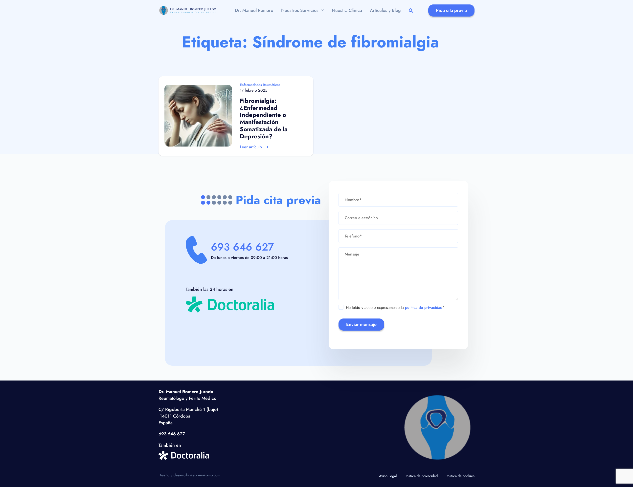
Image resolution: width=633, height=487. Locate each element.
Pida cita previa (451, 10)
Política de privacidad (421, 475)
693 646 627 (242, 246)
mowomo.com (209, 475)
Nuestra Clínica (347, 10)
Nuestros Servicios (299, 10)
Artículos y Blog (385, 10)
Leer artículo (251, 147)
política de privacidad (423, 307)
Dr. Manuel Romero (254, 10)
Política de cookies (460, 475)
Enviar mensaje (361, 324)
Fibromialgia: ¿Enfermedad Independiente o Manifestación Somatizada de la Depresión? (264, 118)
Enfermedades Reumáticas (260, 84)
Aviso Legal (388, 475)
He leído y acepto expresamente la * (392, 308)
